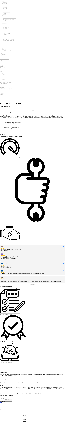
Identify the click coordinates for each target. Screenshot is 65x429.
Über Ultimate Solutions (3, 83)
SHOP (1, 71)
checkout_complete (3, 54)
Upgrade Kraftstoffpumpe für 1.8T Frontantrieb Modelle (8, 89)
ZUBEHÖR (5, 14)
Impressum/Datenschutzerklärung (4, 59)
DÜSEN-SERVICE (4, 15)
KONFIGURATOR (4, 2)
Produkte (1, 66)
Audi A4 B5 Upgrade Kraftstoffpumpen (7, 50)
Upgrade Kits (2, 87)
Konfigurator (40, 365)
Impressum (24, 419)
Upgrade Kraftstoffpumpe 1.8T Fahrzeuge (6, 88)
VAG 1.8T (4, 26)
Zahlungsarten (3, 79)
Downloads (1, 55)
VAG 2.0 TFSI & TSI (6, 6)
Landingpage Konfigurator (4, 62)
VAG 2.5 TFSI (5, 7)
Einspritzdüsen (2, 56)
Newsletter (1, 65)
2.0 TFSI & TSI (4, 49)
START (3, 1)
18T (2, 48)
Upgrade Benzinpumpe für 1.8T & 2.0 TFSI (6, 84)
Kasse (1, 60)
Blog (1, 53)
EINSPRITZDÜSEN (6, 13)
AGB (2, 73)
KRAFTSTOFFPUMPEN (6, 12)
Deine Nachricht (2, 401)
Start (1, 81)
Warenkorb (1, 94)
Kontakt (1, 61)
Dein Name (2, 397)
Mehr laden (32, 284)
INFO (2, 38)
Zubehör (1, 95)
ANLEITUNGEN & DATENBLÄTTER (8, 19)
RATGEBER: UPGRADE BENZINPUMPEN (9, 18)
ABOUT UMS (4, 20)
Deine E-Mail (2, 398)
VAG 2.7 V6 (5, 8)
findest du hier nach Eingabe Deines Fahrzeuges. (37, 393)
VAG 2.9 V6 (5, 9)
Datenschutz (3, 74)
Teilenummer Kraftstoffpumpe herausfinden (6, 82)
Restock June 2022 (2, 67)
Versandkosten (3, 75)
